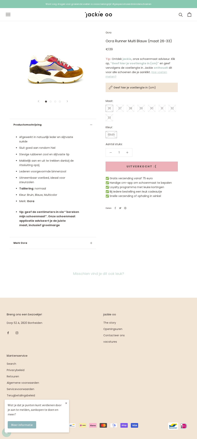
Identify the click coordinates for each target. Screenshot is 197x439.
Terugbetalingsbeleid (21, 395)
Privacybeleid (15, 370)
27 (120, 108)
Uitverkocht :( (142, 166)
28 (130, 108)
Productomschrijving (27, 124)
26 (109, 108)
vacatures (110, 342)
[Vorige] (38, 101)
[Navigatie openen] (8, 14)
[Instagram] (17, 333)
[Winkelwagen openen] (189, 14)
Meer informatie (22, 425)
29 (141, 108)
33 (109, 118)
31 (162, 108)
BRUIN (111, 134)
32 (172, 108)
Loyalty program (18, 402)
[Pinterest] (125, 208)
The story (109, 323)
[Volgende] (67, 101)
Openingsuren (112, 329)
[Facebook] (115, 208)
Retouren (13, 376)
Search (11, 364)
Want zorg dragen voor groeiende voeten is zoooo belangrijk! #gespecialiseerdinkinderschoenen (98, 4)
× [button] (66, 403)
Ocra (108, 32)
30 (151, 108)
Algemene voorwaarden (23, 383)
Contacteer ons (114, 335)
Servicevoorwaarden (20, 389)
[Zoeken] (181, 14)
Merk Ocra (20, 243)
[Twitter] (120, 208)
